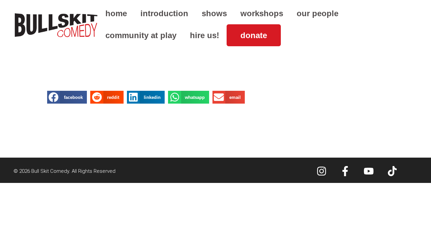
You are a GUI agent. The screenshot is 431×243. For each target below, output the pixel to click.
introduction (164, 13)
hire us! (204, 35)
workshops (261, 13)
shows (214, 13)
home (116, 13)
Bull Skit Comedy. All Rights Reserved (73, 171)
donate (253, 35)
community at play (140, 35)
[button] (67, 97)
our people (317, 13)
